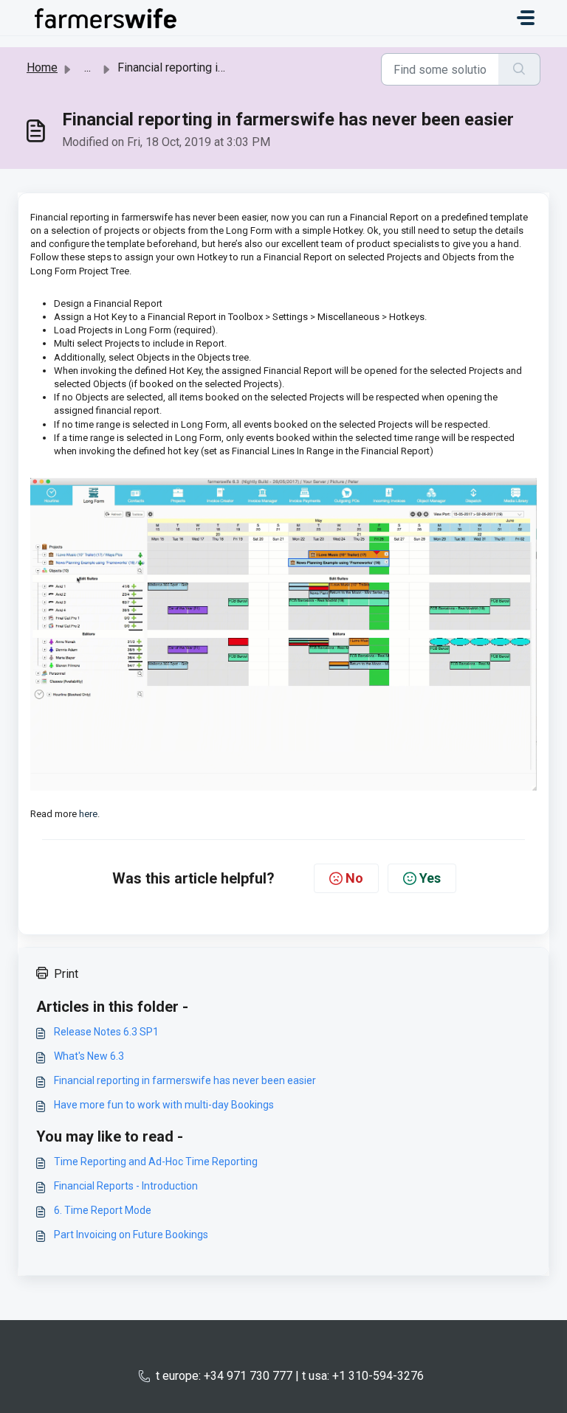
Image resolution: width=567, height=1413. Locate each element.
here (88, 813)
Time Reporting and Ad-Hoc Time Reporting (156, 1161)
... (87, 67)
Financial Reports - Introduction (126, 1186)
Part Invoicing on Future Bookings (131, 1234)
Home (42, 67)
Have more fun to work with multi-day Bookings (164, 1105)
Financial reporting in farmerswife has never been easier (185, 1080)
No (354, 878)
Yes (430, 878)
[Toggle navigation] (525, 17)
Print (66, 974)
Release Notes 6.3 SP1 (106, 1032)
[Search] (519, 69)
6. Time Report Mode (102, 1210)
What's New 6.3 (89, 1056)
